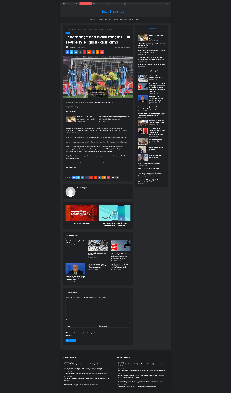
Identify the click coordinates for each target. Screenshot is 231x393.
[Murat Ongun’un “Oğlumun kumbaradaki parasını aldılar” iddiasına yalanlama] (143, 131)
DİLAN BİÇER (72, 47)
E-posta (68, 326)
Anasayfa (93, 20)
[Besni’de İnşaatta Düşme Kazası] (143, 157)
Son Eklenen (152, 28)
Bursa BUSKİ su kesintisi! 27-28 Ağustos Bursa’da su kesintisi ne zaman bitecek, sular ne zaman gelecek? (120, 255)
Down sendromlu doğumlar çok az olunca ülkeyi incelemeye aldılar (111, 4)
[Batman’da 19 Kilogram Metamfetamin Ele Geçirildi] (71, 119)
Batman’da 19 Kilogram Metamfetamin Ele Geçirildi (156, 37)
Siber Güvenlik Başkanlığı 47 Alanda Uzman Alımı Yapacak (149, 181)
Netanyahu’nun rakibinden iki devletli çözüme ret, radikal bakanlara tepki (75, 278)
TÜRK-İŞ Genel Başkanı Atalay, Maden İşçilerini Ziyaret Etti (150, 174)
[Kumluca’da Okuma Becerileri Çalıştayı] (143, 141)
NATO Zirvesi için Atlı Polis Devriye (149, 163)
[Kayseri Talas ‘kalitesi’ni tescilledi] (143, 149)
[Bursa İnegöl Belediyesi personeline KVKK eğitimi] (143, 123)
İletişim (138, 20)
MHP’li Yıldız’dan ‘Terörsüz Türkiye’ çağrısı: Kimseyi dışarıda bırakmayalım (119, 265)
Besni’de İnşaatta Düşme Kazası (155, 156)
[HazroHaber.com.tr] (115, 11)
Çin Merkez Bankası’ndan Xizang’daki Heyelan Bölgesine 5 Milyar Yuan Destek (151, 58)
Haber (101, 20)
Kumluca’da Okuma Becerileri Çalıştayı (155, 140)
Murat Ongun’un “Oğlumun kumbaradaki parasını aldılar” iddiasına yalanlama (157, 131)
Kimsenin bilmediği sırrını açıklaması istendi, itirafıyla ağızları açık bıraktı (97, 265)
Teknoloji (123, 20)
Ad (67, 319)
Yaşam (131, 20)
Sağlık (115, 20)
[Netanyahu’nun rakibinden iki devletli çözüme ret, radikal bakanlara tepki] (75, 268)
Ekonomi (108, 20)
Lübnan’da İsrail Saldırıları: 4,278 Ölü (97, 254)
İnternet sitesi (103, 326)
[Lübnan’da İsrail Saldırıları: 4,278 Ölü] (98, 245)
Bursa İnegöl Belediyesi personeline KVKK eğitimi (157, 121)
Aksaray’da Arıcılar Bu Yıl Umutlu (148, 168)
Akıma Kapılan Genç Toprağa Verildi (75, 242)
